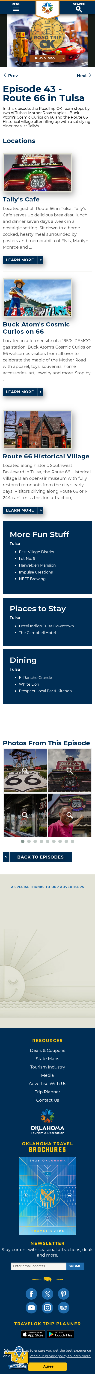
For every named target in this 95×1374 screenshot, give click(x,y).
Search (79, 4)
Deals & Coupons (47, 1050)
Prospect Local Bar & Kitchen (45, 691)
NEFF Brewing (32, 579)
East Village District (36, 552)
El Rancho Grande (35, 677)
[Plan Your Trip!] (16, 1358)
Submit (75, 1266)
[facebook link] (31, 1294)
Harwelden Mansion (37, 565)
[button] (16, 8)
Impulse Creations (36, 572)
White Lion (29, 684)
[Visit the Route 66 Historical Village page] (37, 429)
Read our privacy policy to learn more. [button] (60, 1356)
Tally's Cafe (21, 199)
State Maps (47, 1058)
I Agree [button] (47, 1366)
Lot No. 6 (27, 558)
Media (47, 1075)
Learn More (20, 260)
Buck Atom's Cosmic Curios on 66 (36, 328)
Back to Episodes (40, 857)
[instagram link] (47, 1307)
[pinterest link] (63, 1294)
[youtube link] (31, 1307)
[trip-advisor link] (63, 1307)
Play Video (45, 58)
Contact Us (47, 1100)
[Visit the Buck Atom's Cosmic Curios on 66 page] (37, 297)
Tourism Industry (47, 1067)
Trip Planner (47, 1092)
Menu (16, 4)
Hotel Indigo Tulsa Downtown (46, 626)
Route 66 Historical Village (46, 456)
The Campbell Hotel (37, 633)
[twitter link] (47, 1294)
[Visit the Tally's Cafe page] (37, 172)
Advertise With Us (47, 1083)
